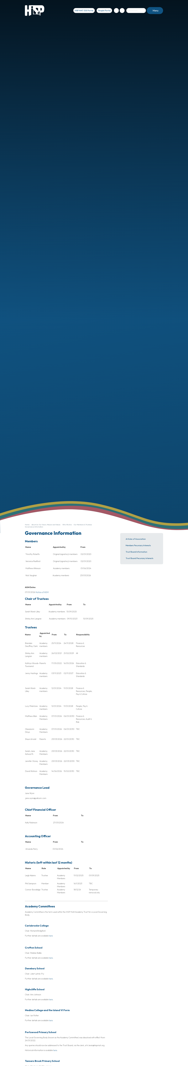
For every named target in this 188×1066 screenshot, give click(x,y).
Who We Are (67, 525)
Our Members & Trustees (83, 525)
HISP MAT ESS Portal (84, 10)
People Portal (104, 10)
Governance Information (34, 527)
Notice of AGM (42, 592)
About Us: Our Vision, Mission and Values (46, 525)
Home (27, 525)
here (51, 935)
